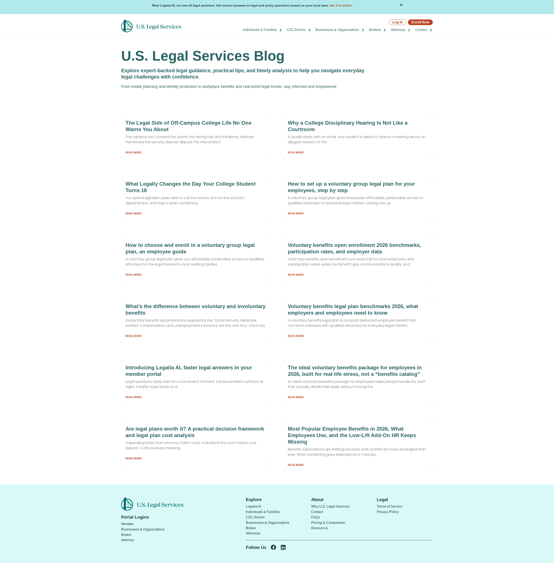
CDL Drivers (296, 30)
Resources (319, 528)
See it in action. (341, 5)
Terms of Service (389, 506)
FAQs (315, 517)
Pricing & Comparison (328, 522)
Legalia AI (253, 506)
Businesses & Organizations (337, 30)
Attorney (127, 540)
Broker (126, 535)
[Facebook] (273, 547)
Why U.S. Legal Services (330, 506)
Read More (134, 152)
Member (127, 524)
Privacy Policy (388, 512)
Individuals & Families (260, 30)
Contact (421, 30)
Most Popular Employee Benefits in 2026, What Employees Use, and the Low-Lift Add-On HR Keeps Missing (352, 435)
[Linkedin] (283, 547)
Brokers (375, 30)
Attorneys (398, 30)
